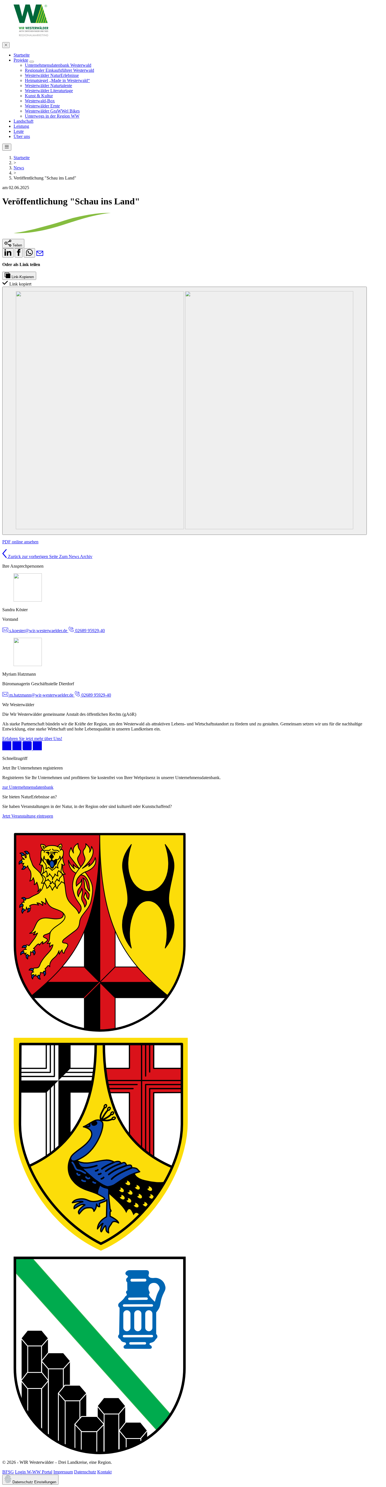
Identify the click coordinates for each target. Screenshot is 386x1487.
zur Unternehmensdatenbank (27, 787)
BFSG (8, 1471)
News (19, 167)
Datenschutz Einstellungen (33, 1482)
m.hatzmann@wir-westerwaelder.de (41, 695)
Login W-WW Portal (33, 1471)
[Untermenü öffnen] (31, 61)
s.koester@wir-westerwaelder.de (38, 630)
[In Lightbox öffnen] (184, 411)
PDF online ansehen (20, 541)
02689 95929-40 (89, 630)
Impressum (63, 1471)
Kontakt (104, 1471)
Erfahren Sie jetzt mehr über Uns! (32, 738)
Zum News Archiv (75, 556)
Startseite (22, 157)
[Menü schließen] (6, 45)
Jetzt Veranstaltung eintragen (27, 816)
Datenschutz (85, 1471)
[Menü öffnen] (6, 147)
